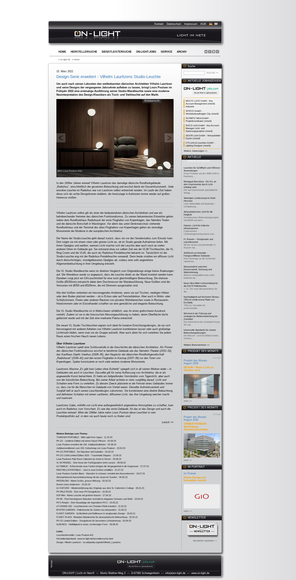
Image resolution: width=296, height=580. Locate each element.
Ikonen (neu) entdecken (68, 484)
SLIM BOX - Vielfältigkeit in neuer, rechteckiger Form (82, 524)
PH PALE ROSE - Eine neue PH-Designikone (78, 491)
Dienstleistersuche (117, 51)
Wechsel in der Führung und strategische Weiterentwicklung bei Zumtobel (200, 316)
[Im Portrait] (202, 508)
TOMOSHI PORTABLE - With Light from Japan (79, 437)
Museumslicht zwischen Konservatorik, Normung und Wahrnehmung (198, 269)
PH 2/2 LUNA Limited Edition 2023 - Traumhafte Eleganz (83, 455)
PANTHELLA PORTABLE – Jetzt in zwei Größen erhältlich (84, 470)
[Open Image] (115, 137)
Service (166, 51)
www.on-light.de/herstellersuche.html (95, 538)
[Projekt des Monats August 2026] (202, 457)
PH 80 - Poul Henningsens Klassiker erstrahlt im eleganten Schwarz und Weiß (94, 499)
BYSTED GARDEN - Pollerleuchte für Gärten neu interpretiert (86, 510)
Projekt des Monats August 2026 (195, 418)
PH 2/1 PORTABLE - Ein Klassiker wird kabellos (79, 452)
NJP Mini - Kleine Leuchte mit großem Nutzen (78, 495)
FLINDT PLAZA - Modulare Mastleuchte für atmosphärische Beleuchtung (91, 517)
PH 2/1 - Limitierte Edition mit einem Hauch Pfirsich (81, 441)
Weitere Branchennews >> (196, 345)
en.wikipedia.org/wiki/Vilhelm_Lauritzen (102, 542)
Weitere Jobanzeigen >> (195, 151)
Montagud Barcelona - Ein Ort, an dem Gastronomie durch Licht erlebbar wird (200, 184)
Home (62, 51)
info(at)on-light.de (175, 573)
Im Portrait (190, 473)
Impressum (190, 23)
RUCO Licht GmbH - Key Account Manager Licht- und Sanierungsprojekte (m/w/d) (202, 128)
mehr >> (188, 401)
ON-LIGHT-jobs (146, 51)
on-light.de (65, 59)
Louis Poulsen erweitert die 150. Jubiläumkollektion (81, 444)
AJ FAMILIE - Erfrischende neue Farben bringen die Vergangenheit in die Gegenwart (97, 466)
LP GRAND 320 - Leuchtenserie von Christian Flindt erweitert (86, 506)
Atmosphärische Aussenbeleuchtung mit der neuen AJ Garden (86, 477)
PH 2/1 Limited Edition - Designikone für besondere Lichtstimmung (88, 520)
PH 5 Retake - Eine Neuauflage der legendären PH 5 (82, 502)
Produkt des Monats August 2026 (195, 362)
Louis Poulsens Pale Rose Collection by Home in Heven (83, 459)
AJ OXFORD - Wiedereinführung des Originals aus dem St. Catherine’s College (95, 488)
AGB (203, 23)
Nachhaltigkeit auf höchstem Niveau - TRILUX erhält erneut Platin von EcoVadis (202, 300)
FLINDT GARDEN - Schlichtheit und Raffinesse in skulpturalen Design (90, 513)
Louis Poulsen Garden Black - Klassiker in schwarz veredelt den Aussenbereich (95, 473)
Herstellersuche (84, 51)
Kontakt (159, 23)
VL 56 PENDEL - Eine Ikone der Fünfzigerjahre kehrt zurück (85, 462)
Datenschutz (174, 23)
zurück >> (168, 422)
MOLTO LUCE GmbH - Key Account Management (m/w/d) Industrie (200, 104)
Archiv (182, 51)
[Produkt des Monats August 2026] (202, 398)
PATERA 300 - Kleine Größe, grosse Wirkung (78, 481)
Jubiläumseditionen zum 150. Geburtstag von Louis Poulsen (85, 448)
